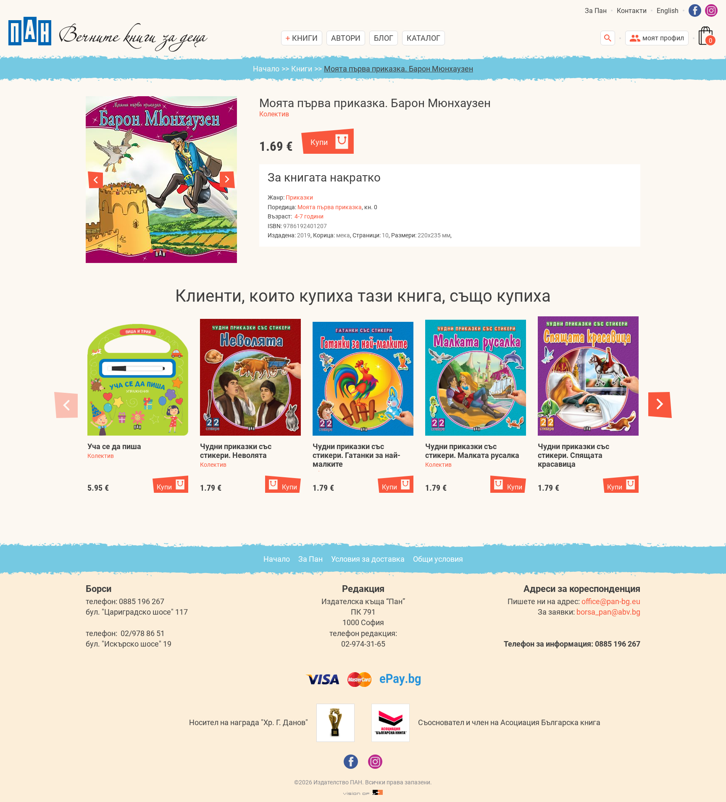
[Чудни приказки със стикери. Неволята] (250, 377)
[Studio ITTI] (363, 792)
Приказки (299, 197)
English (668, 11)
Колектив (274, 114)
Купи (319, 142)
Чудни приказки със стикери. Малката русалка (472, 451)
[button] (227, 179)
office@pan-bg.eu (610, 601)
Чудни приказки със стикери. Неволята (235, 451)
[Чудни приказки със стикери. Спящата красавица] (588, 376)
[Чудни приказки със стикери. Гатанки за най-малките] (363, 379)
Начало (266, 68)
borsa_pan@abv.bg (608, 611)
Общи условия (438, 559)
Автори (345, 38)
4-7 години (309, 216)
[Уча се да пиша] (137, 380)
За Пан (596, 11)
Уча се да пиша (114, 446)
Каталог (423, 38)
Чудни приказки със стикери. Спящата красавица (573, 455)
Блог (383, 38)
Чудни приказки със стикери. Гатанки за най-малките (356, 455)
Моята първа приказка (329, 207)
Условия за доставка (368, 559)
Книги (301, 68)
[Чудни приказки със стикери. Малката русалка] (475, 378)
